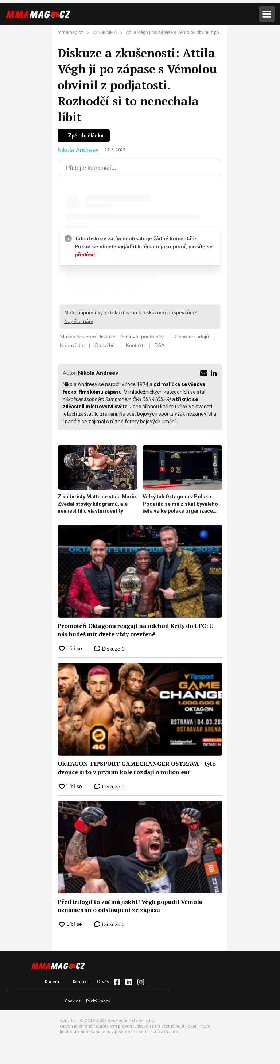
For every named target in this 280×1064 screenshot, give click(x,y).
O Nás (103, 981)
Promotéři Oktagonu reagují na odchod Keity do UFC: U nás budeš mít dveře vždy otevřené (135, 630)
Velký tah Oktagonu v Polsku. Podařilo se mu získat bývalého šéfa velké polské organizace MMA (180, 504)
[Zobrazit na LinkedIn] (128, 982)
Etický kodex (98, 1000)
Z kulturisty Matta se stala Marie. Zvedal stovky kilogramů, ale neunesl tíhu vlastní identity (97, 504)
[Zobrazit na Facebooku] (117, 982)
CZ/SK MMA (105, 32)
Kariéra (52, 981)
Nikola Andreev (78, 150)
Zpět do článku (86, 136)
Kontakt (80, 981)
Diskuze (113, 649)
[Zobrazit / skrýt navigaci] (267, 14)
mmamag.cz (70, 32)
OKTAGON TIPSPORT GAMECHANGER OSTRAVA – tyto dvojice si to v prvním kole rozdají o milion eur (137, 768)
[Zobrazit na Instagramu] (140, 982)
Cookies (73, 1000)
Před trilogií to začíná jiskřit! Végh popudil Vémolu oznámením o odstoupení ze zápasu (130, 906)
